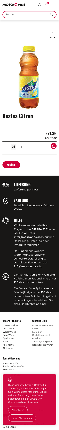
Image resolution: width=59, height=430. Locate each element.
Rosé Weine (9, 335)
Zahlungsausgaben (42, 341)
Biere (6, 341)
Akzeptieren (18, 410)
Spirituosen (9, 338)
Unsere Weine (10, 325)
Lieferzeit (37, 332)
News (35, 328)
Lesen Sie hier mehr (22, 418)
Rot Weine (8, 328)
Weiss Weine (9, 332)
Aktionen (8, 348)
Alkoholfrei (8, 344)
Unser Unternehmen (43, 325)
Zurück (11, 165)
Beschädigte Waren (42, 344)
